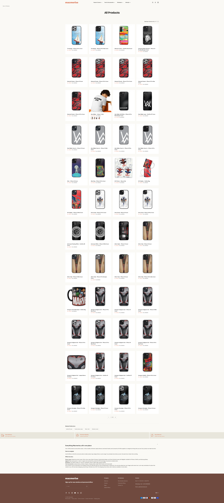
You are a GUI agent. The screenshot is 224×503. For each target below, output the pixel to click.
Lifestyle (127, 2)
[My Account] (155, 2)
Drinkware (119, 2)
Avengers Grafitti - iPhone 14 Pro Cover (147, 375)
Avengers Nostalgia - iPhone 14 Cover (147, 408)
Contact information (89, 498)
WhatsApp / (137, 483)
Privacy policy (74, 498)
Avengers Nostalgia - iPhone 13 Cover (99, 408)
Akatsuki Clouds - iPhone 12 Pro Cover (99, 81)
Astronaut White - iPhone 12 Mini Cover (100, 244)
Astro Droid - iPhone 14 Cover (121, 212)
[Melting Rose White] (99, 118)
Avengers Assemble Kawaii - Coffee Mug (76, 309)
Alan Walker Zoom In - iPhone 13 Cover (76, 148)
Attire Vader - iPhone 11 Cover (121, 244)
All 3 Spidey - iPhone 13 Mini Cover (75, 212)
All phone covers (95, 429)
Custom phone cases (79, 429)
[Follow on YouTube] (75, 493)
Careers (106, 483)
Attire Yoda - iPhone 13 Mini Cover (75, 276)
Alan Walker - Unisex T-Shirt (97, 114)
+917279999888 (146, 483)
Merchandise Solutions (123, 481)
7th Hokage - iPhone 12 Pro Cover (74, 48)
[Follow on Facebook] (66, 493)
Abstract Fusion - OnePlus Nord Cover (123, 48)
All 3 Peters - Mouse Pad (120, 181)
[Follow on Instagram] (72, 493)
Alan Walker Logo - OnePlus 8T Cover (146, 114)
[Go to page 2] (115, 417)
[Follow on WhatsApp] (81, 493)
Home (4, 6)
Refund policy (68, 498)
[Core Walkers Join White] (92, 118)
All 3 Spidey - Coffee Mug (144, 181)
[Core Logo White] (94, 118)
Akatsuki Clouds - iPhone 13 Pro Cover (123, 81)
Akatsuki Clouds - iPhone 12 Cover (75, 81)
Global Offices (107, 487)
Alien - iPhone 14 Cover (72, 181)
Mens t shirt (87, 429)
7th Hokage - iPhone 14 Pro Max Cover (99, 48)
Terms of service (81, 498)
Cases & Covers (97, 2)
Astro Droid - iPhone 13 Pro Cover (98, 212)
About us (106, 481)
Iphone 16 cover (69, 429)
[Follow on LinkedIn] (78, 493)
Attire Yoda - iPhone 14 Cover (121, 276)
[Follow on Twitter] (69, 493)
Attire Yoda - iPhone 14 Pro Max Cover (147, 276)
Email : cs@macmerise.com (141, 486)
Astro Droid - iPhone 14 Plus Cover (146, 212)
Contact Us (120, 485)
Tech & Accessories (109, 2)
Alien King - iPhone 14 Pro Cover (98, 181)
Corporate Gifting (121, 483)
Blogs (105, 485)
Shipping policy (97, 498)
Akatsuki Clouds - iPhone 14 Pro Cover (76, 114)
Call (141, 483)
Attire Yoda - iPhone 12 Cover (145, 244)
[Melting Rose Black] (97, 118)
